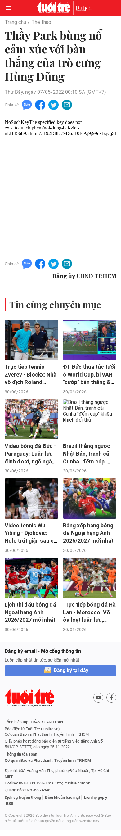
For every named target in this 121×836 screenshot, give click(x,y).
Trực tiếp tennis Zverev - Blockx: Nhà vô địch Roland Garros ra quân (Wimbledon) (30, 382)
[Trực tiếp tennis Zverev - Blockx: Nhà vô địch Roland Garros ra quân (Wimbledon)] (31, 340)
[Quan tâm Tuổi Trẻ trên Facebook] (111, 698)
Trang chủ (15, 22)
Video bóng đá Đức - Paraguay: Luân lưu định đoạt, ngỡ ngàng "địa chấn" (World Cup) (31, 461)
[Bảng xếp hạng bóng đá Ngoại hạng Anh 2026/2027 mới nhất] (90, 498)
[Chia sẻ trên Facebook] (40, 104)
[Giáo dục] (83, 8)
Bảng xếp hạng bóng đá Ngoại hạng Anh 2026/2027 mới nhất (88, 533)
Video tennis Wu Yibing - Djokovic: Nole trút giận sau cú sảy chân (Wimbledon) (31, 540)
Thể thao (41, 22)
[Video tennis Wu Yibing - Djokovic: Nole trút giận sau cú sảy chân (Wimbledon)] (31, 498)
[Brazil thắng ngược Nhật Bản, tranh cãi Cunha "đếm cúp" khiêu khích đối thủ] (90, 419)
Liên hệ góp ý (95, 797)
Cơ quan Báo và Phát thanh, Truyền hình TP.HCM (48, 760)
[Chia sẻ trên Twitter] (53, 104)
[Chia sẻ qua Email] (67, 104)
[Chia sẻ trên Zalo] (27, 104)
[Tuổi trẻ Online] (55, 8)
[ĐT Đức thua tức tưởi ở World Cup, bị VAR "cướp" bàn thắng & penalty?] (90, 340)
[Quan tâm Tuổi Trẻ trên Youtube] (98, 698)
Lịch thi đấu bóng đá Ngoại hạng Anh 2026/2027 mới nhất (30, 612)
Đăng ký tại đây (71, 670)
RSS (9, 803)
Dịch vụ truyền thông (23, 797)
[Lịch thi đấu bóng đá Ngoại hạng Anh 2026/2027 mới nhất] (31, 578)
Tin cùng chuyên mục (55, 304)
